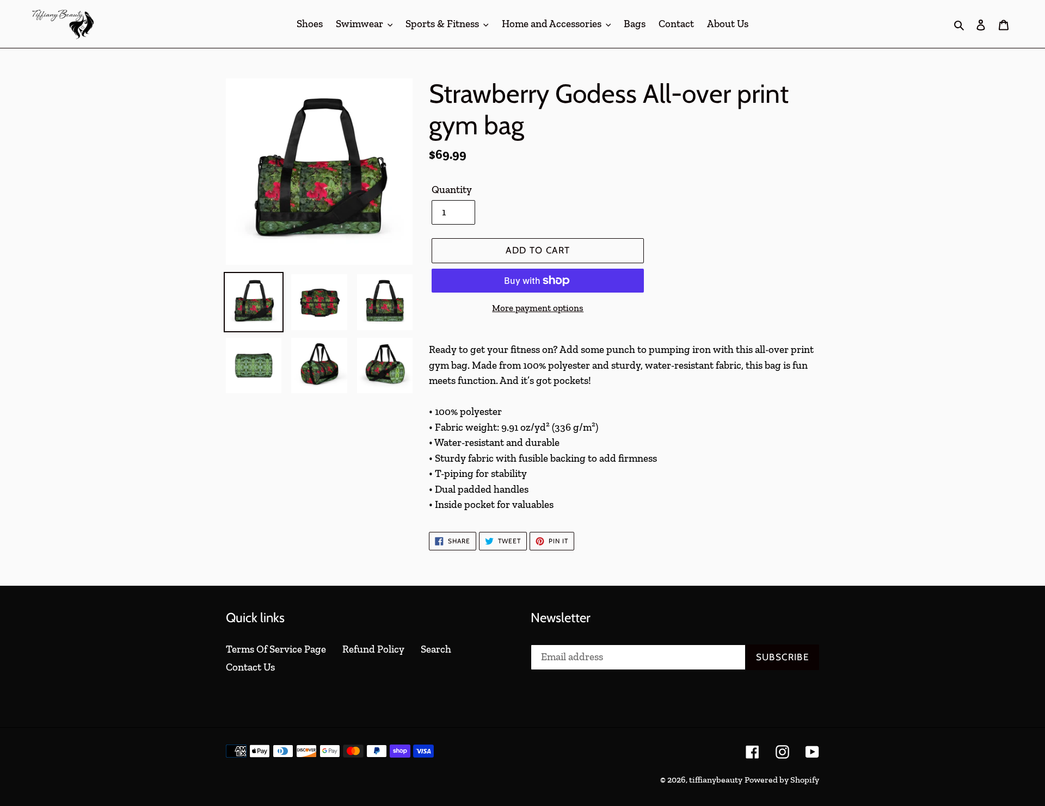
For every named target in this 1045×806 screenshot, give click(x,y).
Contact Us (250, 667)
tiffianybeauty (715, 779)
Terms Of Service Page (276, 649)
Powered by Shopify (782, 779)
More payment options (537, 307)
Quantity (452, 189)
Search (436, 649)
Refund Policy (373, 649)
